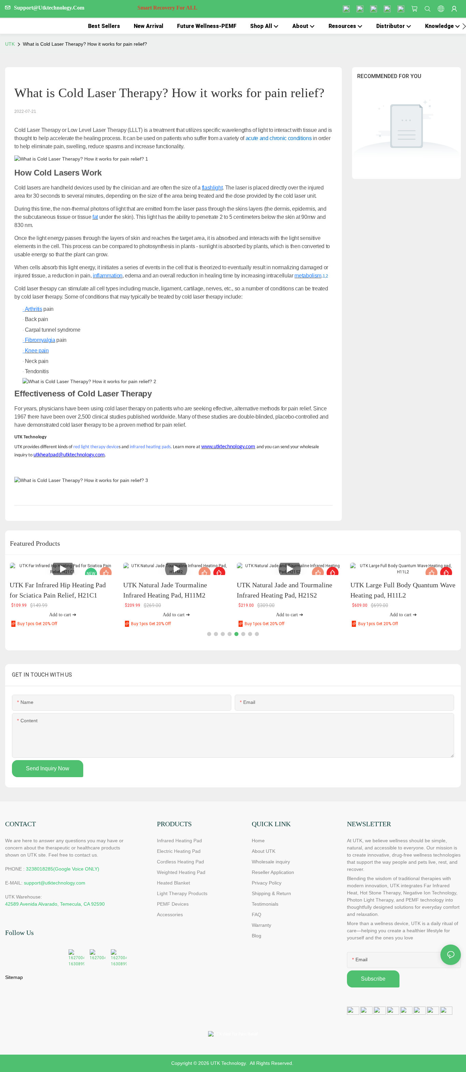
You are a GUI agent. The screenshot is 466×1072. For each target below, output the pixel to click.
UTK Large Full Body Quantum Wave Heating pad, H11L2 (402, 590)
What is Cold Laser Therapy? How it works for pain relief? (85, 44)
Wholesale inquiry (271, 861)
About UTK (263, 851)
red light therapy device (96, 447)
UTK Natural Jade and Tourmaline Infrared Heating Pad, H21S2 (284, 590)
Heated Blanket (173, 883)
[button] (464, 26)
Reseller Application (273, 872)
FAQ (256, 914)
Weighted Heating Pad (181, 872)
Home (258, 840)
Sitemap (14, 977)
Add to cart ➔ (62, 614)
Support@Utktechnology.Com (106, 7)
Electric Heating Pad (179, 851)
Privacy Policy (266, 883)
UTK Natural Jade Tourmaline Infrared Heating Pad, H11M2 (165, 590)
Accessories (170, 914)
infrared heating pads (150, 447)
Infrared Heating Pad (179, 840)
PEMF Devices (173, 904)
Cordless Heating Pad (180, 861)
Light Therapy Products (182, 893)
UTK (10, 44)
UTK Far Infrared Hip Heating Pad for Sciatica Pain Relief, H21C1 (58, 590)
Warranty (261, 925)
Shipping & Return (271, 893)
